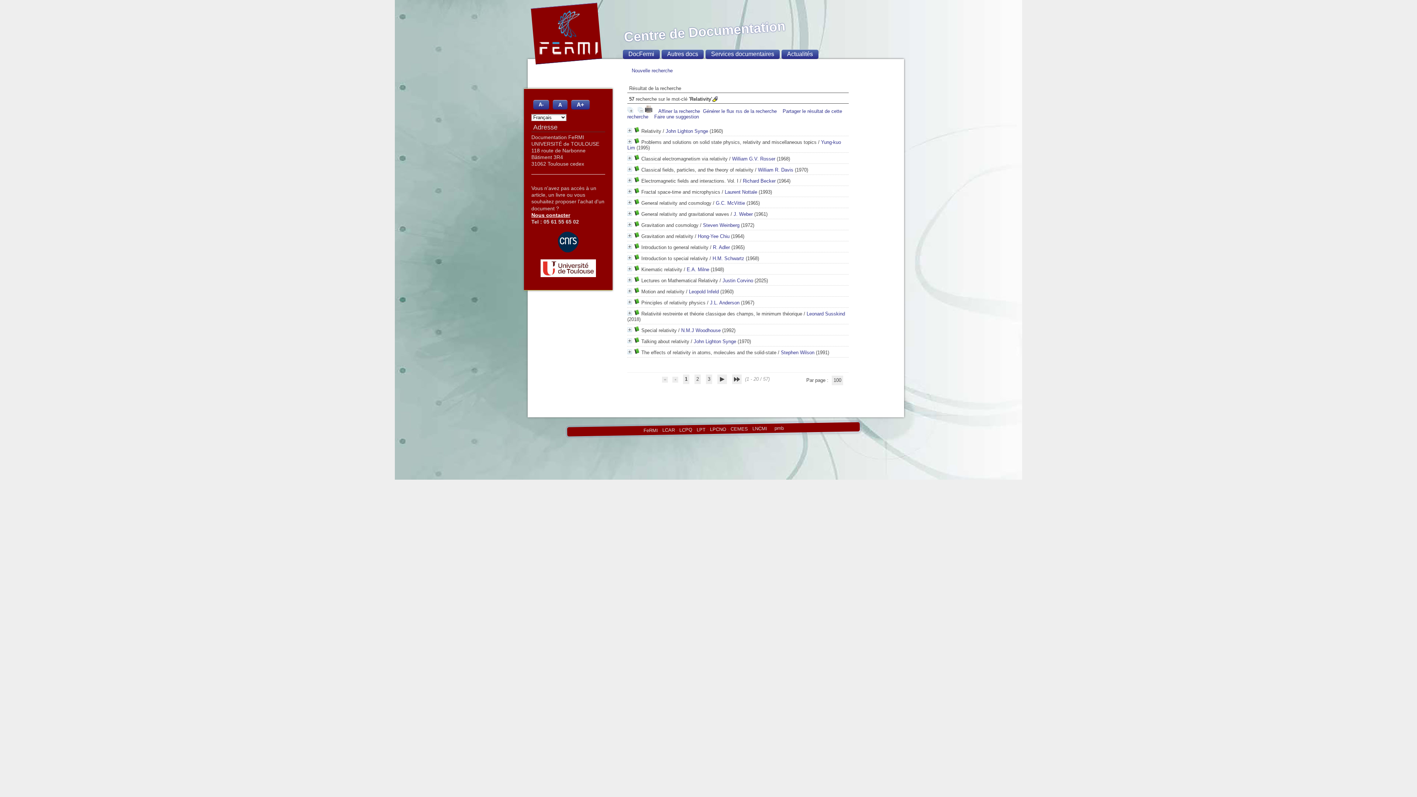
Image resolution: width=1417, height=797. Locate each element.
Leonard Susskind (826, 314)
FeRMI (650, 431)
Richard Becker (759, 181)
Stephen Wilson (797, 352)
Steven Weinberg (721, 225)
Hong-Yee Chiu (714, 236)
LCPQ (685, 430)
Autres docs (682, 54)
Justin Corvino (738, 280)
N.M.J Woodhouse (701, 330)
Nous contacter (550, 215)
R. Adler (721, 247)
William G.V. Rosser (753, 159)
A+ (580, 104)
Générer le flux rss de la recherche (740, 111)
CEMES (739, 429)
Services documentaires (742, 54)
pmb (778, 428)
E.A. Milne (698, 269)
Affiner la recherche (679, 111)
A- (541, 104)
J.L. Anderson (724, 303)
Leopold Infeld (704, 291)
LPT (700, 429)
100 (837, 380)
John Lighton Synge (687, 131)
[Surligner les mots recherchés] (715, 99)
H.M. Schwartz (728, 258)
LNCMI (759, 428)
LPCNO (718, 429)
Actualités (800, 54)
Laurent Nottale (741, 192)
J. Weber (743, 214)
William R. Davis (775, 170)
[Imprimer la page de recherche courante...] (649, 111)
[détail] (629, 130)
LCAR (668, 430)
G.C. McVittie (730, 203)
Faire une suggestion (676, 117)
